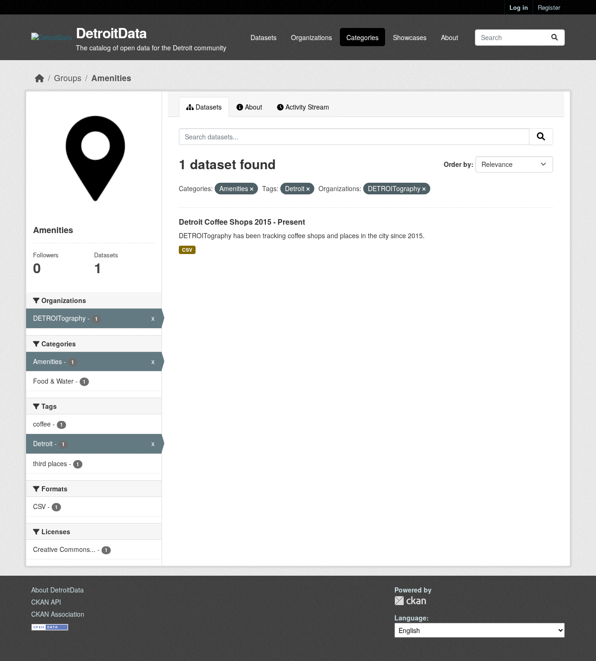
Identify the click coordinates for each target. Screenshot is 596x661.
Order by (457, 164)
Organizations (311, 37)
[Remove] (251, 189)
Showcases (410, 37)
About (449, 37)
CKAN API (46, 601)
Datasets (264, 37)
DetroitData (111, 32)
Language (410, 617)
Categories (362, 37)
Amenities (111, 77)
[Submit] (554, 37)
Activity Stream (306, 106)
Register (549, 7)
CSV (187, 249)
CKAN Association (57, 614)
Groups (67, 77)
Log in (518, 7)
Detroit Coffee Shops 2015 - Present (242, 221)
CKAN (410, 601)
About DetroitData (57, 589)
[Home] (39, 77)
